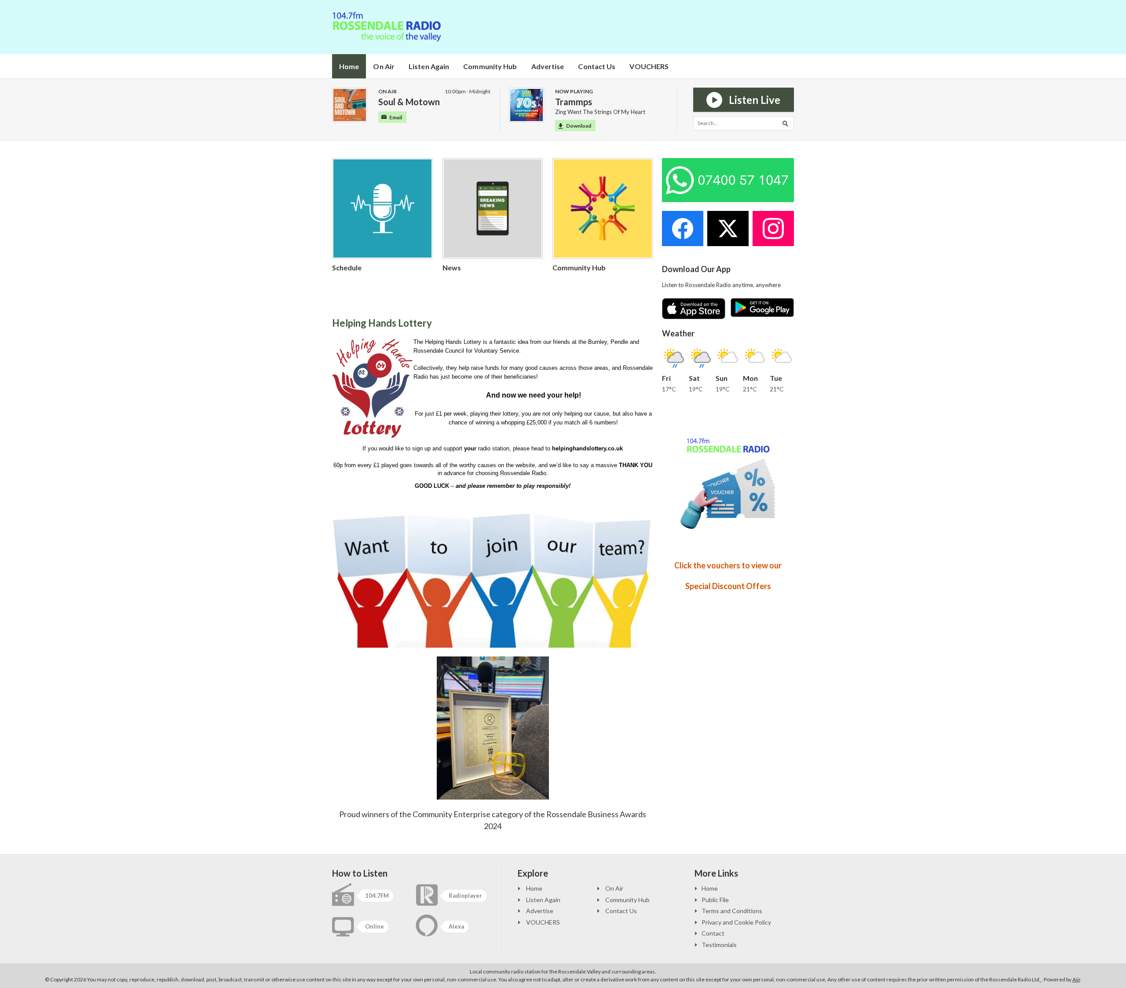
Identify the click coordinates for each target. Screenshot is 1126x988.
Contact (713, 933)
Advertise (547, 66)
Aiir (1076, 979)
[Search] (787, 123)
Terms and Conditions (732, 910)
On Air (384, 66)
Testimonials (719, 944)
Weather (678, 333)
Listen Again (429, 66)
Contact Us (596, 66)
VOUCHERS (649, 66)
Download (578, 125)
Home (349, 66)
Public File (715, 899)
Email (395, 117)
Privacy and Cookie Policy (736, 922)
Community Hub (490, 66)
